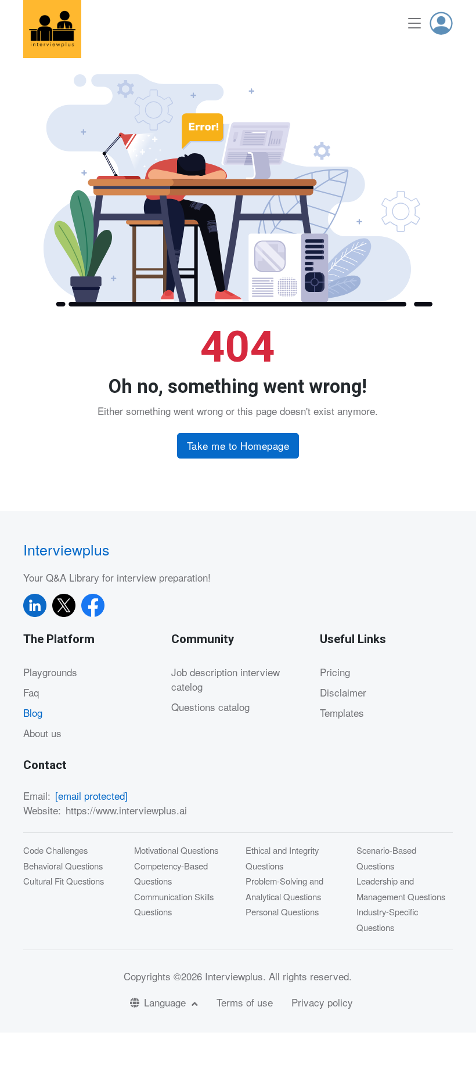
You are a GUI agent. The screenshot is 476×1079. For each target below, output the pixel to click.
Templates (342, 712)
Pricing (335, 672)
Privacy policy (322, 1002)
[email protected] (91, 795)
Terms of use (245, 1002)
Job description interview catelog (225, 679)
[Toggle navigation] (414, 23)
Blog (32, 712)
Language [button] (166, 1002)
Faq (31, 692)
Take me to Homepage (238, 445)
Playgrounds (50, 672)
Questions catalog (210, 706)
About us (42, 733)
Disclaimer (343, 692)
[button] (441, 23)
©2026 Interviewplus (218, 976)
